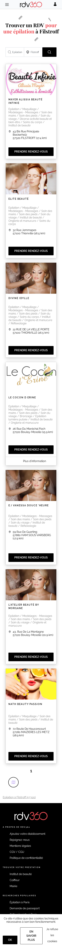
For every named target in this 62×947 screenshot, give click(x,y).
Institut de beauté (21, 874)
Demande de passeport (25, 908)
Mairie (13, 886)
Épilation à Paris (20, 902)
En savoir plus (31, 935)
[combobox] (15, 52)
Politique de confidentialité (26, 858)
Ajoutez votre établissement (27, 833)
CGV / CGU (17, 852)
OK (10, 939)
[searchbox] (15, 52)
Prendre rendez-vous (31, 151)
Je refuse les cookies (52, 935)
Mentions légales (20, 845)
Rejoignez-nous (20, 839)
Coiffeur (15, 880)
